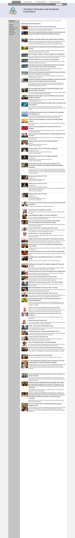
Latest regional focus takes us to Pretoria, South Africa (42, 215)
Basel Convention (28, 1)
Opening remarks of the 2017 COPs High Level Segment (43, 141)
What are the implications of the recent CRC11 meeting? (43, 287)
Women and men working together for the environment (42, 276)
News (51, 20)
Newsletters (11, 31)
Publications (11, 34)
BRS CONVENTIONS (16, 1)
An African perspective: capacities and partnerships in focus (43, 331)
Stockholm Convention (54, 1)
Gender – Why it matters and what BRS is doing (40, 326)
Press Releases (12, 32)
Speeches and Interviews (57, 20)
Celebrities (11, 26)
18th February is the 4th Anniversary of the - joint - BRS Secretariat (45, 282)
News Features (12, 29)
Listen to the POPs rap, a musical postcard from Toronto (43, 228)
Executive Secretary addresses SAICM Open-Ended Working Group (45, 347)
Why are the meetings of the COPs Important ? (40, 355)
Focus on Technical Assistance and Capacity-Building (42, 342)
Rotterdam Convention (40, 1)
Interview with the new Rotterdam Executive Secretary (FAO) (44, 308)
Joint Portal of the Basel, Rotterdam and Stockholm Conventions (35, 20)
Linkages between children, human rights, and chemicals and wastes (46, 239)
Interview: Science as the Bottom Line (38, 336)
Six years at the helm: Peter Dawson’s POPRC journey (42, 26)
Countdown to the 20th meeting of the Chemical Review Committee (45, 39)
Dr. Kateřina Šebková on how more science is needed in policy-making (46, 251)
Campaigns (11, 24)
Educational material (13, 28)
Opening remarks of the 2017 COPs (37, 176)
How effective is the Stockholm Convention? (40, 210)
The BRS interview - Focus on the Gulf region (40, 233)
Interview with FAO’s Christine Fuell (37, 320)
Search (64, 4)
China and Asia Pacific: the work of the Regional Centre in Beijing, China (46, 271)
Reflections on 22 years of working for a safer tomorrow (43, 293)
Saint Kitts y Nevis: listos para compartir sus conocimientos (43, 59)
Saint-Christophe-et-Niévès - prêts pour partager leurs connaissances (46, 54)
